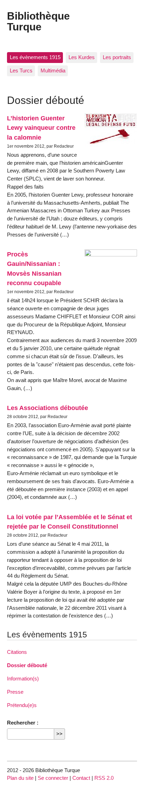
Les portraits (117, 57)
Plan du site (20, 778)
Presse (15, 692)
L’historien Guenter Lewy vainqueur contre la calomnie (41, 127)
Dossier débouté (27, 665)
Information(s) (23, 678)
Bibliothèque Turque (38, 21)
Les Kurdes (82, 57)
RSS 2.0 (104, 778)
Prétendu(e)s (22, 705)
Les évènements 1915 (35, 57)
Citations (17, 652)
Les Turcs (21, 70)
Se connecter (53, 778)
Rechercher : (22, 723)
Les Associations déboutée (47, 407)
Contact (81, 778)
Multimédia (53, 70)
